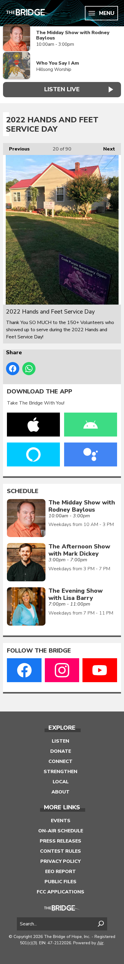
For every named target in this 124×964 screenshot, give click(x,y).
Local (61, 782)
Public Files (60, 881)
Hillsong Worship (53, 69)
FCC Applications (60, 892)
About (60, 792)
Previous (16, 149)
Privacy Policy (60, 861)
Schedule (23, 491)
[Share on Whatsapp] (29, 368)
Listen (60, 741)
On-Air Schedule (60, 831)
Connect (60, 761)
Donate (60, 751)
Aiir (100, 943)
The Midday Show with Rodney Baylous (73, 35)
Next (106, 149)
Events (60, 820)
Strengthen (60, 771)
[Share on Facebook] (12, 368)
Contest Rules (60, 851)
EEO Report (60, 871)
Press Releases (60, 841)
